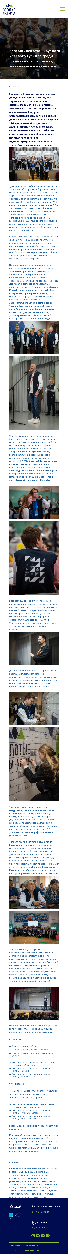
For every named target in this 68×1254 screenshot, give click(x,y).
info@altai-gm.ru (40, 1211)
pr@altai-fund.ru (40, 1227)
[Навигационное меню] (62, 9)
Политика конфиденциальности (23, 1245)
